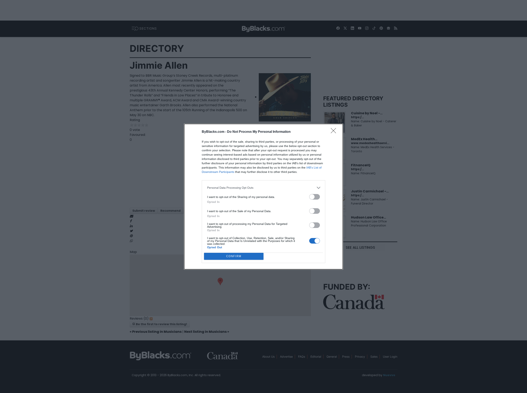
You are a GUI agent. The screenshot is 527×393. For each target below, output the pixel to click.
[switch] (314, 197)
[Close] (335, 132)
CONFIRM (233, 256)
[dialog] (263, 196)
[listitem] (263, 188)
